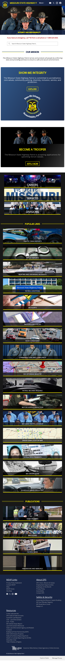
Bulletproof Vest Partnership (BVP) (17, 632)
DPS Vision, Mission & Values (45, 583)
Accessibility (40, 591)
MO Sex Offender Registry (44, 602)
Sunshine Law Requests (13, 618)
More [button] (41, 3)
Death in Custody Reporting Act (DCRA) (18, 638)
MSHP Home (10, 589)
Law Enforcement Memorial (15, 626)
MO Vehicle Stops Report (14, 624)
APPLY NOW (32, 163)
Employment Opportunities (45, 585)
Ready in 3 (39, 606)
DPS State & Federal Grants (15, 616)
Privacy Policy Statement (14, 583)
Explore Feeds (44, 658)
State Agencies (43, 648)
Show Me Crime (11, 640)
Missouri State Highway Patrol (26, 3)
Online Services (54, 648)
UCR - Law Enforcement (13, 620)
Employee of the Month (43, 587)
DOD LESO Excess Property (15, 634)
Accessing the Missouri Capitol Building (48, 600)
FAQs (8, 587)
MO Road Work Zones (43, 604)
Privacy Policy (40, 589)
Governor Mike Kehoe (30, 648)
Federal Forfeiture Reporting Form (17, 636)
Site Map (9, 591)
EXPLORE (32, 89)
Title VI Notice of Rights (13, 642)
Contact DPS (40, 593)
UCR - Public (10, 622)
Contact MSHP (10, 585)
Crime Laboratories (12, 614)
